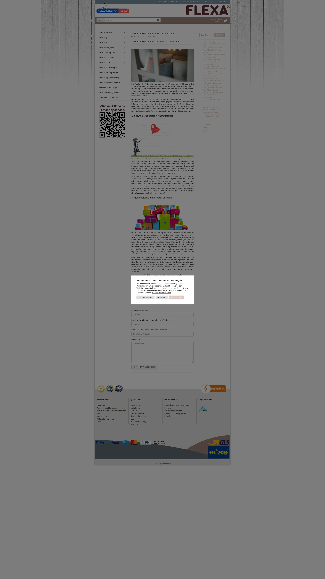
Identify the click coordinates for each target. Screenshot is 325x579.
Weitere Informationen (161, 292)
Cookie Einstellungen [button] (145, 297)
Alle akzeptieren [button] (176, 297)
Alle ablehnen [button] (162, 297)
